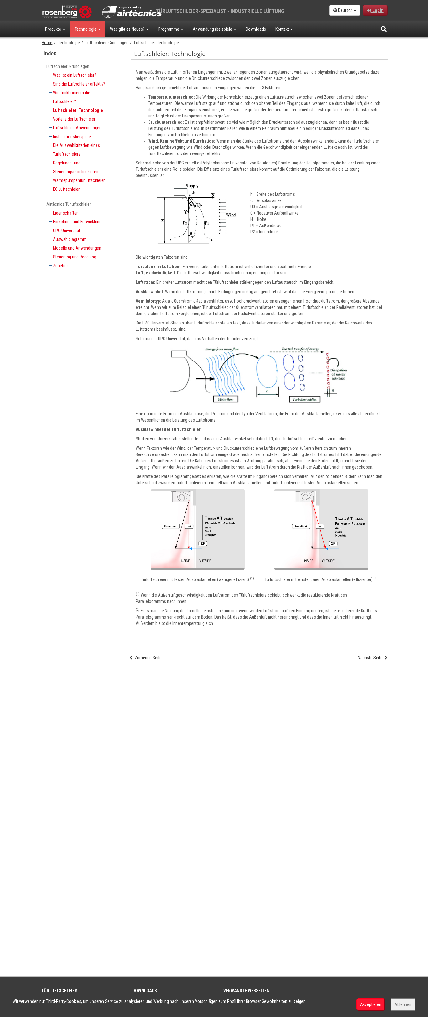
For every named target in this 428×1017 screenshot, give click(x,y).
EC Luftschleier (66, 189)
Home (47, 42)
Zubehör (60, 265)
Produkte (53, 29)
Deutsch (345, 10)
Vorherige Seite (147, 657)
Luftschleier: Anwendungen (77, 127)
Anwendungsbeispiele (213, 29)
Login (377, 10)
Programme (169, 29)
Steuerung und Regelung (74, 256)
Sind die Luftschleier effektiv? (79, 83)
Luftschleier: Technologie (78, 110)
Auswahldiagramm (69, 239)
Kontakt (282, 29)
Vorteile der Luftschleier (74, 119)
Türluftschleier (59, 990)
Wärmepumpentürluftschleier (79, 180)
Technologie (86, 29)
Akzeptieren (370, 1004)
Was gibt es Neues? (128, 29)
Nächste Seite (371, 657)
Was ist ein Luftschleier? (74, 75)
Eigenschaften (66, 212)
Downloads (256, 29)
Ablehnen (402, 1004)
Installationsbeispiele (72, 136)
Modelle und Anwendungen (77, 248)
